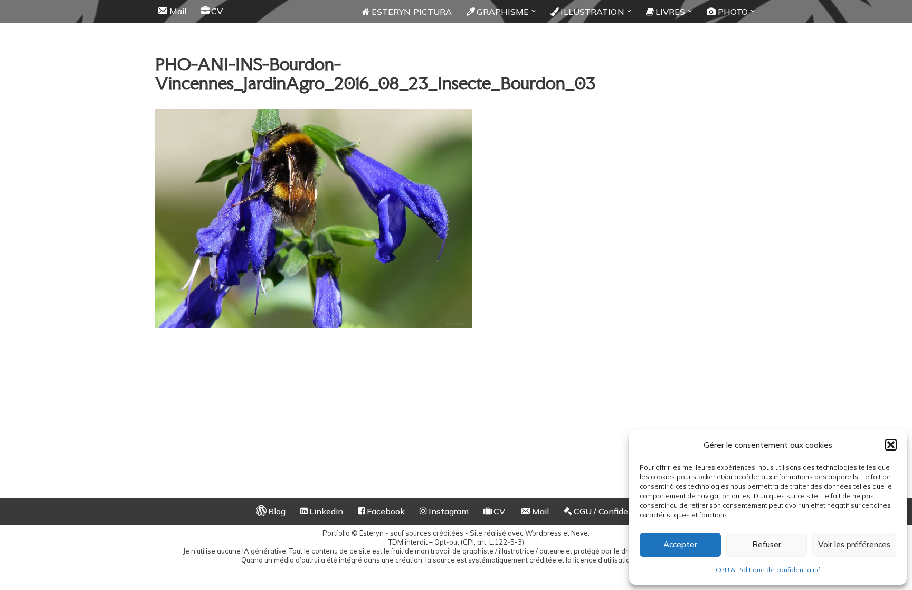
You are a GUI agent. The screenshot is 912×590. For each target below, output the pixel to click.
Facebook (386, 511)
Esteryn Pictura (412, 11)
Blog (277, 511)
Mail (177, 11)
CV (217, 11)
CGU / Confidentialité (615, 511)
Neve (579, 533)
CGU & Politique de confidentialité (768, 570)
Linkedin (326, 511)
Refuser (766, 544)
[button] (891, 444)
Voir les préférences (854, 544)
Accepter (680, 544)
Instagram (449, 511)
